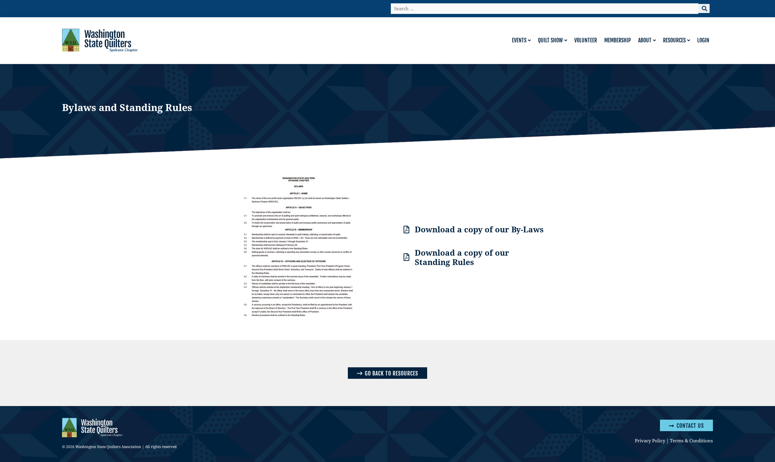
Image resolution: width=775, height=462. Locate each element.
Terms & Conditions (691, 440)
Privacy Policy (650, 440)
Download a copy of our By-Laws (479, 229)
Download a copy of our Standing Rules (462, 257)
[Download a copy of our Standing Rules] (406, 257)
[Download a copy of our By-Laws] (406, 229)
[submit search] (704, 8)
